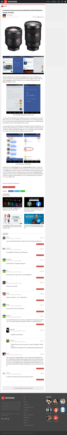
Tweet (17, 191)
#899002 (42, 330)
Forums (25, 412)
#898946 (42, 282)
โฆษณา (25, 422)
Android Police (9, 183)
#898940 (42, 271)
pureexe (8, 372)
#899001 (42, 354)
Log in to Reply (40, 255)
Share (11, 191)
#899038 (42, 373)
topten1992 (12, 329)
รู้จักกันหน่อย (26, 417)
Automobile (26, 409)
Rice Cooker (48, 413)
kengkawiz (63, 404)
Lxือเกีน (7, 304)
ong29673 (11, 14)
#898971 (42, 305)
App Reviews (26, 404)
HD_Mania (49, 421)
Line (23, 191)
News (5, 6)
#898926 (42, 260)
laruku (56, 413)
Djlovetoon (8, 315)
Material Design (18, 121)
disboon (7, 237)
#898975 (42, 316)
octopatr (49, 404)
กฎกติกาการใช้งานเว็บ (28, 415)
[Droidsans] (10, 1)
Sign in (48, 1)
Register (54, 1)
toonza (7, 353)
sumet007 (8, 248)
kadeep (7, 293)
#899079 (42, 340)
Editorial (25, 402)
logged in (22, 388)
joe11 (7, 270)
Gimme (55, 404)
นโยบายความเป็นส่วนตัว (29, 425)
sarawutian (12, 340)
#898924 (42, 237)
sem (7, 281)
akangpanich (9, 259)
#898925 (42, 248)
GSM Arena (16, 183)
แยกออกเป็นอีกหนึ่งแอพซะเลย (21, 172)
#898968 (42, 293)
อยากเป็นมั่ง (55, 421)
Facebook (5, 187)
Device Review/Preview (28, 407)
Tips (24, 399)
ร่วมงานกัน (26, 420)
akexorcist (63, 413)
